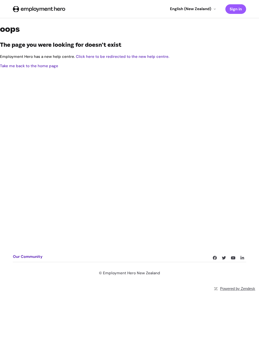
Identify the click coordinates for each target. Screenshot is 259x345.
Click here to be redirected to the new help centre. (122, 56)
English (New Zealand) (190, 8)
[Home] (39, 9)
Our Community (27, 256)
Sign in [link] (236, 9)
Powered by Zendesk (237, 288)
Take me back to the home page (29, 65)
